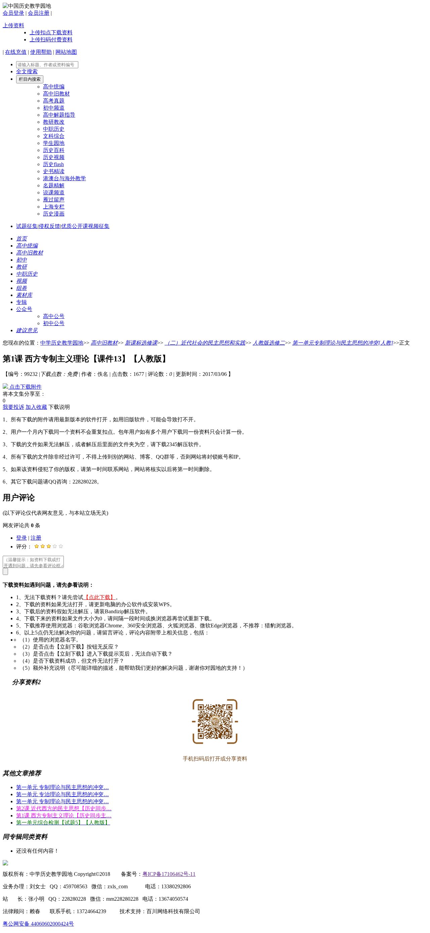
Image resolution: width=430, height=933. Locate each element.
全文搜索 (27, 71)
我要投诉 (13, 407)
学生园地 (53, 143)
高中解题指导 (59, 115)
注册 (36, 538)
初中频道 (53, 108)
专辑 (21, 302)
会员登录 (13, 13)
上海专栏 (53, 206)
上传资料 (13, 25)
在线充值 (16, 52)
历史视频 (53, 157)
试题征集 (27, 226)
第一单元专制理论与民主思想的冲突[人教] (342, 343)
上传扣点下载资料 (51, 32)
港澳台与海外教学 (64, 178)
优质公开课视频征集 (85, 226)
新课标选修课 (141, 343)
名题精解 (53, 185)
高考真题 (53, 101)
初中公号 (53, 323)
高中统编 (53, 86)
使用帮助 (41, 52)
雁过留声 (53, 199)
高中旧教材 (56, 93)
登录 (21, 538)
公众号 (24, 309)
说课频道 (53, 192)
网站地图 (66, 52)
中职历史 (53, 129)
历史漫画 (53, 214)
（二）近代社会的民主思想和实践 (205, 343)
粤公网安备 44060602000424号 (38, 924)
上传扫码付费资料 (51, 39)
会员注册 (38, 13)
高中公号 (53, 316)
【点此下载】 (99, 597)
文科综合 (53, 136)
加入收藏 (36, 407)
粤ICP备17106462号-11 (169, 874)
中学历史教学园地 (61, 343)
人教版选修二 (269, 343)
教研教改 (53, 122)
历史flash (53, 164)
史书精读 (53, 171)
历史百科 (53, 150)
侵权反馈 (49, 226)
